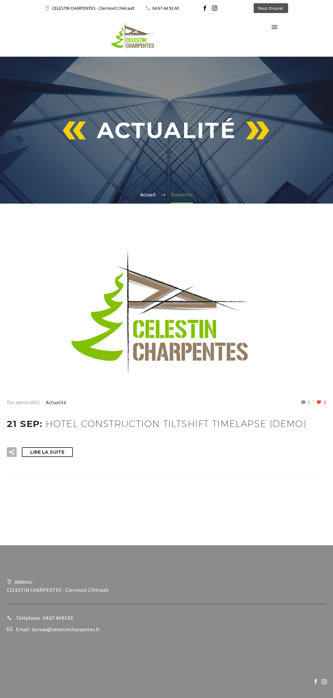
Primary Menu (274, 27)
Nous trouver (271, 8)
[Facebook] (205, 8)
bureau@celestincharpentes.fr (66, 629)
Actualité (56, 402)
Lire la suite (47, 452)
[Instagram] (215, 8)
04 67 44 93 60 (165, 8)
